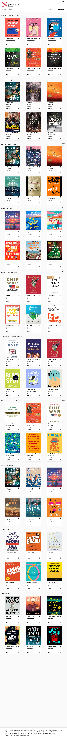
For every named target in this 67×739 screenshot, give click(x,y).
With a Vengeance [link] (52, 646)
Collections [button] (11, 9)
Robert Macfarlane (10, 455)
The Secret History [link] (31, 197)
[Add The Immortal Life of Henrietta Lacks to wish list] (39, 74)
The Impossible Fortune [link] (53, 197)
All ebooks (4, 529)
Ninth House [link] (30, 646)
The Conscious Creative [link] (53, 389)
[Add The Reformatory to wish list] (39, 622)
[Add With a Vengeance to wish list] (60, 652)
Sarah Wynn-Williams (11, 40)
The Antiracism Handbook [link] (32, 359)
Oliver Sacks (51, 455)
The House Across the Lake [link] (54, 616)
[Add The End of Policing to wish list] (60, 331)
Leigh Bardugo (30, 648)
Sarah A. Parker (31, 134)
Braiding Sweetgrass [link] (10, 423)
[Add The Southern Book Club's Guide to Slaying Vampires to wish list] (18, 652)
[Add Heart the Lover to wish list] (60, 524)
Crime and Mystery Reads (9, 144)
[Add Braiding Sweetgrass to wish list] (18, 430)
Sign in (61, 9)
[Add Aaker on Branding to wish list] (18, 588)
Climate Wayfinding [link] (31, 389)
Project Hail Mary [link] (9, 102)
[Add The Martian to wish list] (60, 109)
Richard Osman (52, 198)
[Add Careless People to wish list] (18, 44)
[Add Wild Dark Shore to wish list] (18, 524)
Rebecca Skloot (31, 70)
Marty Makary (51, 297)
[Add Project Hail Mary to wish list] (18, 109)
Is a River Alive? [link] (9, 453)
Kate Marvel (30, 327)
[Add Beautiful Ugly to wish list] (18, 203)
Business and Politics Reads (9, 272)
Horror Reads (5, 594)
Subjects (4, 9)
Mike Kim (29, 553)
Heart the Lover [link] (51, 518)
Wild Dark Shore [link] (9, 518)
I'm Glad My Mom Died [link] (32, 38)
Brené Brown (30, 297)
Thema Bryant (30, 361)
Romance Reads (6, 208)
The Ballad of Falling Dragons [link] (33, 132)
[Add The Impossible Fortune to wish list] (60, 203)
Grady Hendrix (9, 648)
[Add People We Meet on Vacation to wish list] (39, 267)
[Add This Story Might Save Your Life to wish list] (39, 173)
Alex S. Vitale (51, 327)
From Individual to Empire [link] (32, 582)
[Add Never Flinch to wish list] (18, 622)
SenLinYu (29, 104)
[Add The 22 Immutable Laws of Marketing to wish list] (18, 558)
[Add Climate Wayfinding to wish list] (39, 396)
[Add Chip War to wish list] (18, 301)
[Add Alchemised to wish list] (39, 109)
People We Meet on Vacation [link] (33, 261)
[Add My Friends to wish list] (39, 524)
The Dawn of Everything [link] (32, 453)
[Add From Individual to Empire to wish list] (39, 588)
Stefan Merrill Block (52, 40)
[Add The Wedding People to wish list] (39, 494)
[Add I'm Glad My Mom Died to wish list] (39, 44)
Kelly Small (51, 391)
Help (63, 1)
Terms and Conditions (28, 730)
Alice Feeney (9, 198)
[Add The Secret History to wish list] (39, 203)
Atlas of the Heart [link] (31, 295)
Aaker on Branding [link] (10, 582)
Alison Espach (30, 489)
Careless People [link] (9, 38)
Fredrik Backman (31, 519)
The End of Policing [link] (52, 325)
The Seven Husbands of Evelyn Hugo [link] (54, 261)
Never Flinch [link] (8, 616)
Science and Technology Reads (10, 401)
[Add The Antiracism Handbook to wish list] (39, 365)
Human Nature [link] (30, 325)
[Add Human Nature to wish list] (39, 331)
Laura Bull (30, 583)
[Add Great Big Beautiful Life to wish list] (18, 267)
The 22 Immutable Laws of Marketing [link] (12, 552)
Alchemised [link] (29, 102)
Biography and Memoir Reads (10, 16)
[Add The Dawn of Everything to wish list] (39, 460)
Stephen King (9, 618)
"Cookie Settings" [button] (23, 733)
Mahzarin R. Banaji (10, 391)
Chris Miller (9, 297)
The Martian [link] (50, 102)
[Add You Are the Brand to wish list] (39, 558)
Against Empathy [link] (9, 359)
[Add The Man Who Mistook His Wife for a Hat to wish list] (60, 460)
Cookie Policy (26, 735)
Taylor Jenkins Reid (52, 262)
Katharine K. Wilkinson (32, 391)
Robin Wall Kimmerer (11, 425)
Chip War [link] (8, 295)
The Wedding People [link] (31, 488)
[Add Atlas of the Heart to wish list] (39, 301)
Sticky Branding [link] (51, 582)
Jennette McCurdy (31, 40)
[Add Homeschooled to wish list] (60, 44)
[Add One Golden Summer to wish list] (39, 237)
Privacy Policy (38, 730)
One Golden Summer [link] (31, 231)
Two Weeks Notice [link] (10, 325)
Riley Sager (51, 618)
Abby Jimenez (9, 232)
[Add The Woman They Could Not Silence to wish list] (60, 74)
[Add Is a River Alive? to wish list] (18, 460)
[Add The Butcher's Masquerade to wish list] (18, 139)
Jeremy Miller (51, 583)
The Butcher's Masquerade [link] (12, 132)
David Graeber (30, 455)
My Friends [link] (29, 518)
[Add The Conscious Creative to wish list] (60, 396)
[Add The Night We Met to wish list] (18, 237)
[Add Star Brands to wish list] (60, 558)
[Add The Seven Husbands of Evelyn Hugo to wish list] (60, 267)
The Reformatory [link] (30, 616)
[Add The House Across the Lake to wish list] (60, 622)
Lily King (50, 519)
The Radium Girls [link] (9, 68)
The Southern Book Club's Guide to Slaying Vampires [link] (12, 646)
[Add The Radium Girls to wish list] (18, 74)
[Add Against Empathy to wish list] (18, 365)
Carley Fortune (30, 232)
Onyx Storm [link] (50, 132)
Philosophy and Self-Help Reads (11, 337)
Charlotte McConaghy (11, 519)
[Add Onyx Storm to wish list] (60, 139)
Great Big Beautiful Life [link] (11, 261)
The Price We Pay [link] (52, 295)
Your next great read (7, 465)
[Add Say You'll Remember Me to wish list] (60, 237)
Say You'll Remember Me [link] (53, 231)
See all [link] (63, 14)
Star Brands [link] (50, 552)
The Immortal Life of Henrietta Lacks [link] (33, 68)
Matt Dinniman (9, 134)
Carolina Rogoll (52, 553)
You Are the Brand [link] (31, 552)
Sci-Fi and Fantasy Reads (8, 80)
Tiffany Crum (30, 168)
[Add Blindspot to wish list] (18, 396)
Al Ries (8, 553)
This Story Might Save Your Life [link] (33, 167)
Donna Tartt (30, 198)
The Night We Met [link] (10, 231)
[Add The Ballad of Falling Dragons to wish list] (39, 139)
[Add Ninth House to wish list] (39, 652)
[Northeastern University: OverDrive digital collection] (10, 4)
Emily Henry (9, 262)
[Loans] (56, 9)
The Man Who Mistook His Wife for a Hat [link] (54, 453)
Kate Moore (9, 70)
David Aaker (9, 583)
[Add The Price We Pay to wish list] (60, 301)
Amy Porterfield (10, 327)
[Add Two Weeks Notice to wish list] (18, 331)
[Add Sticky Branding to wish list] (60, 588)
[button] (50, 9)
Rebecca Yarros (52, 134)
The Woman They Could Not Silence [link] (54, 68)
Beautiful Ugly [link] (9, 197)
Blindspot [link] (8, 389)
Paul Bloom (9, 361)
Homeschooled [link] (51, 38)
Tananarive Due (31, 618)
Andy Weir (9, 104)
